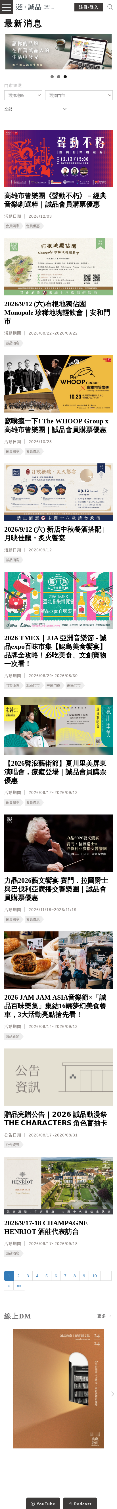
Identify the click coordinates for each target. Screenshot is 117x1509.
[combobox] (23, 95)
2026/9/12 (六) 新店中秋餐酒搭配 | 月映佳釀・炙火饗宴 (54, 534)
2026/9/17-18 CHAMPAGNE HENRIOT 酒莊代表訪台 (46, 1227)
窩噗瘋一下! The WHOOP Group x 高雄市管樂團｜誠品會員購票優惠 (56, 425)
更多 (102, 1316)
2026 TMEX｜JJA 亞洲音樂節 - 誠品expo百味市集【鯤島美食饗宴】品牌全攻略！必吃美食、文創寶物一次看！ (55, 650)
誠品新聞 (12, 1036)
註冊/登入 (89, 7)
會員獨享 (12, 226)
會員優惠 (33, 226)
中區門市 (53, 685)
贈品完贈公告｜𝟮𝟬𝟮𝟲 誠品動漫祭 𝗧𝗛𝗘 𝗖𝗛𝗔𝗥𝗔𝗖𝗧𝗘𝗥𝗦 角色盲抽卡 (55, 1119)
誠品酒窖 (12, 343)
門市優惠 (12, 685)
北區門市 (33, 685)
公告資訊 (12, 1145)
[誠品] (35, 6)
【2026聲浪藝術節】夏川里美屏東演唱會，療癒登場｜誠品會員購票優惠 (55, 772)
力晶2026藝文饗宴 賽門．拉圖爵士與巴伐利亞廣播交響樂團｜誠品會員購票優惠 (56, 889)
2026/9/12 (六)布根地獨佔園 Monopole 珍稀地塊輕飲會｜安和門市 (57, 312)
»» (19, 1285)
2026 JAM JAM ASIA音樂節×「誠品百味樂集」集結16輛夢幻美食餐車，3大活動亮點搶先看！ (55, 1006)
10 (94, 1276)
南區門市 (74, 685)
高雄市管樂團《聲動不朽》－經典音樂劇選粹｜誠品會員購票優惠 (55, 200)
